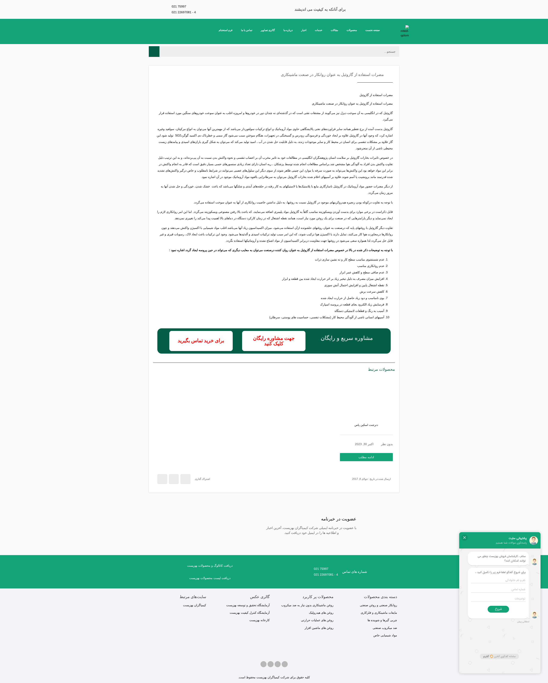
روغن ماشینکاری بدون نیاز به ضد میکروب (307, 605)
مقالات (334, 30)
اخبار (303, 30)
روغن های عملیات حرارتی (317, 620)
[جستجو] (154, 51)
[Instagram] (278, 664)
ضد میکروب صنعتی (385, 628)
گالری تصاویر (268, 30)
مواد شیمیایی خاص (385, 635)
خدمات (318, 30)
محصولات (352, 30)
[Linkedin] (264, 664)
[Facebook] (285, 664)
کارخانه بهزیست (259, 620)
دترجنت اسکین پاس (366, 425)
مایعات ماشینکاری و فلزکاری (379, 612)
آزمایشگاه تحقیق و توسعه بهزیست (248, 605)
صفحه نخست (372, 30)
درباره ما (288, 30)
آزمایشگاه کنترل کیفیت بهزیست (250, 612)
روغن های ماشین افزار (319, 628)
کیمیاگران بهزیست (194, 605)
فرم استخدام (225, 30)
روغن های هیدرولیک (321, 612)
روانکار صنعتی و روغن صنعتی (378, 605)
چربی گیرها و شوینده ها (382, 620)
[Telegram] (271, 664)
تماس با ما (246, 30)
